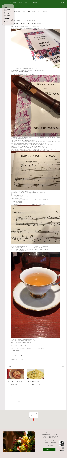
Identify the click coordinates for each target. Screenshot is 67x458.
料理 (29, 11)
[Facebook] (63, 450)
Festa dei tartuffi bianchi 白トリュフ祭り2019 (15, 383)
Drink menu (7, 18)
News (24, 11)
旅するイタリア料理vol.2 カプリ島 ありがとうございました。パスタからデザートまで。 (35, 383)
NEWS (5, 11)
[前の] (4, 442)
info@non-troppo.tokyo (49, 442)
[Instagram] (63, 445)
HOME (5, 8)
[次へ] (33, 442)
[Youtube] (63, 448)
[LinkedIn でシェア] (18, 355)
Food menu (7, 15)
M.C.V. (38, 11)
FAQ (5, 20)
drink (33, 11)
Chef (5, 12)
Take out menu (8, 17)
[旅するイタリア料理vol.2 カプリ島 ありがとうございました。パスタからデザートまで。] (35, 374)
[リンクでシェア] (21, 355)
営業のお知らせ (16, 11)
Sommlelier (7, 14)
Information (7, 9)
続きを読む (45, 11)
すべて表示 (62, 366)
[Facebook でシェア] (12, 355)
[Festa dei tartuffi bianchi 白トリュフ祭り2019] (15, 374)
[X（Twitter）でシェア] (15, 355)
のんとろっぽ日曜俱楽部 (16, 350)
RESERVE (6, 21)
